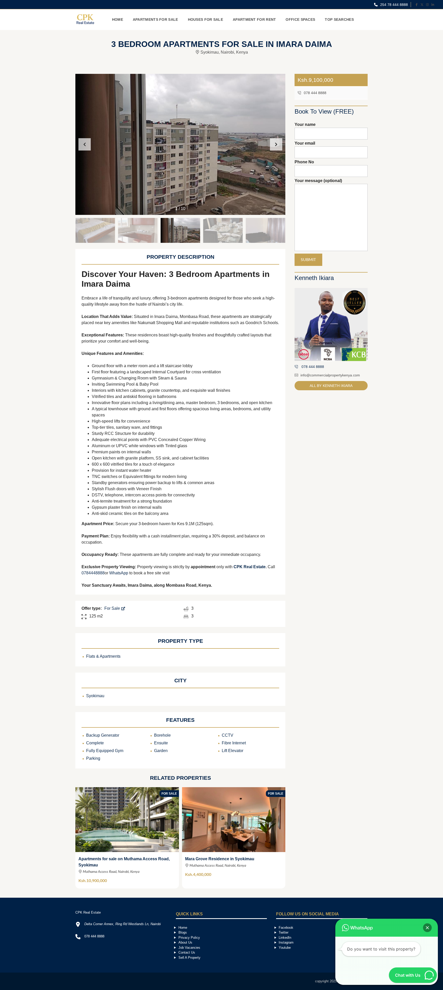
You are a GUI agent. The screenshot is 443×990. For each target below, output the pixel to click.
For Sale (112, 608)
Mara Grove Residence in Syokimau (219, 859)
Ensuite (161, 743)
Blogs (182, 932)
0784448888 (93, 573)
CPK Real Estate (250, 567)
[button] (276, 144)
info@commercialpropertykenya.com (330, 375)
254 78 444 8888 (393, 5)
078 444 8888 (314, 93)
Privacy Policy (189, 937)
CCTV (227, 735)
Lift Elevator (232, 750)
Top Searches (339, 19)
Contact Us (186, 952)
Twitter (283, 932)
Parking (93, 758)
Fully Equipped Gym (104, 750)
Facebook (286, 927)
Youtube (285, 947)
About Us (185, 942)
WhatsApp (118, 573)
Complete (95, 743)
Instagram (286, 942)
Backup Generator (102, 735)
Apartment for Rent (254, 19)
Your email (305, 143)
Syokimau (95, 696)
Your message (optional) (318, 180)
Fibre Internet (234, 743)
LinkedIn (285, 937)
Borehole (162, 735)
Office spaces (300, 19)
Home (117, 19)
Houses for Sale (205, 19)
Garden (161, 750)
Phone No (304, 162)
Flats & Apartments (103, 656)
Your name (305, 124)
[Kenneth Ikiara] (331, 324)
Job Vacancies (189, 947)
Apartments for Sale (155, 19)
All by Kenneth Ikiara (331, 386)
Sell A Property (189, 957)
